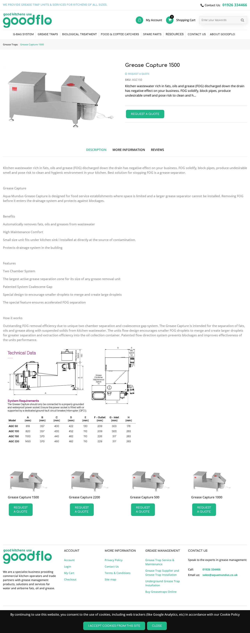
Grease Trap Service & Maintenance (159, 562)
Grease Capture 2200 (84, 497)
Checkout (70, 579)
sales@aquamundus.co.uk (220, 575)
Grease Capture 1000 (206, 497)
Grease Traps (48, 34)
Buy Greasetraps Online (161, 592)
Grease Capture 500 (144, 497)
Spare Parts (152, 34)
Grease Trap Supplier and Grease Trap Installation (162, 573)
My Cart (69, 573)
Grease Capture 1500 (23, 497)
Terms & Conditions (117, 573)
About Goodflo (222, 34)
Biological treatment (79, 34)
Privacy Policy (113, 560)
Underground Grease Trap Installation (162, 583)
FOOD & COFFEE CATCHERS (120, 34)
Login (67, 566)
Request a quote (145, 114)
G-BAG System (23, 34)
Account (69, 560)
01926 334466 (212, 569)
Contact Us (197, 34)
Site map (110, 579)
